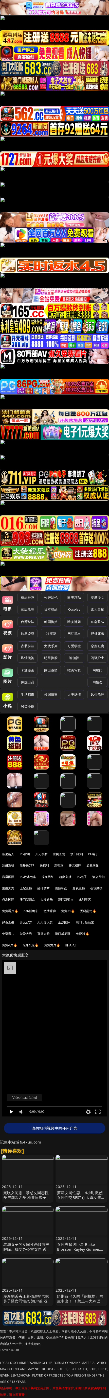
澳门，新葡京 (85, 922)
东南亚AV (97, 621)
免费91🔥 (82, 933)
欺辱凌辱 (27, 633)
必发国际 (8, 899)
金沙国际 (64, 922)
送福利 (44, 865)
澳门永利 (76, 854)
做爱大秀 (26, 933)
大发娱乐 (46, 899)
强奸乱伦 (51, 597)
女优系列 (51, 646)
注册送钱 (8, 865)
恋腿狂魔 (97, 646)
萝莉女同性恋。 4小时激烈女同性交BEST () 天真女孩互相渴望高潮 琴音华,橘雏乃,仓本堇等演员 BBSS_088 (81, 1200)
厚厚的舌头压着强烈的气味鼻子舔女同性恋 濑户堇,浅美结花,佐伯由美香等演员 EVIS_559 (27, 1303)
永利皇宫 (85, 899)
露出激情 (51, 670)
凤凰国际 (8, 877)
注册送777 (27, 865)
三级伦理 (27, 609)
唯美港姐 (74, 621)
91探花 (51, 633)
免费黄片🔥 (52, 945)
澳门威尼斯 (62, 933)
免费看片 (8, 933)
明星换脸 (51, 658)
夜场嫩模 (96, 888)
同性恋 (97, 682)
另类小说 (27, 706)
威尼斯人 (8, 854)
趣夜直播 (78, 888)
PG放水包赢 (28, 877)
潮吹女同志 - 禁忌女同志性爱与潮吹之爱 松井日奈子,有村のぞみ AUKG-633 (27, 1197)
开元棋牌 (41, 854)
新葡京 (58, 865)
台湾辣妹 (27, 621)
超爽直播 (65, 877)
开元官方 (26, 922)
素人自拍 (97, 609)
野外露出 (97, 633)
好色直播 (8, 922)
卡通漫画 (27, 670)
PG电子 (93, 854)
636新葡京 (31, 911)
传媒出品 (27, 682)
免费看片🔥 (10, 911)
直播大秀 (43, 933)
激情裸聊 (50, 911)
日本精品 (51, 609)
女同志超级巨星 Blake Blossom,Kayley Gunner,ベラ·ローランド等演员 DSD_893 (80, 1252)
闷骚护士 (97, 658)
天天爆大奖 (45, 922)
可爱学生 (74, 646)
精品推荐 (27, 597)
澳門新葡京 (66, 899)
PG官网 (25, 854)
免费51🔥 (68, 911)
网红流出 (74, 633)
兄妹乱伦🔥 (31, 945)
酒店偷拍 (98, 877)
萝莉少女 (97, 597)
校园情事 (51, 694)
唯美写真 (74, 670)
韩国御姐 (51, 621)
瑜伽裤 (74, 658)
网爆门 (97, 670)
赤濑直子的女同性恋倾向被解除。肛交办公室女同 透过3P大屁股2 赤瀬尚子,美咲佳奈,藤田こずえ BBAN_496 (27, 1252)
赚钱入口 (71, 945)
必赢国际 (92, 865)
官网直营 (59, 854)
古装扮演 (27, 646)
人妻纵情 (74, 694)
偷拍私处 (61, 888)
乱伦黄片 (43, 888)
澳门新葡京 (27, 899)
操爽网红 (48, 877)
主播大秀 (8, 888)
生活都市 (27, 694)
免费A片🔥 (9, 945)
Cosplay (74, 609)
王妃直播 (26, 888)
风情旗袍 (27, 658)
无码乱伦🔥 (88, 911)
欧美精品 (74, 597)
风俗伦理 (97, 694)
